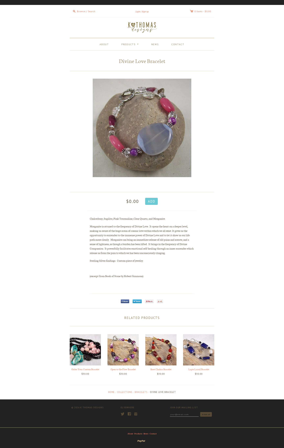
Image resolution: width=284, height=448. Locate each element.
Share (125, 301)
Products (130, 44)
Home (111, 392)
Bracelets (141, 392)
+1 (161, 301)
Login (137, 11)
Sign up (145, 11)
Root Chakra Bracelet (160, 369)
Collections (124, 392)
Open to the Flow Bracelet (123, 369)
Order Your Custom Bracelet (85, 369)
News (155, 44)
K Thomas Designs (92, 407)
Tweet (138, 301)
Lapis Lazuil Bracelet (198, 369)
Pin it (150, 301)
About (104, 44)
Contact (177, 44)
